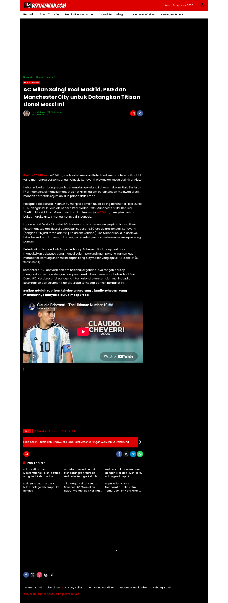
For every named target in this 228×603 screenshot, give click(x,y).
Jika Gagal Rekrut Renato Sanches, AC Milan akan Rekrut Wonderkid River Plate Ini (83, 487)
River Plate (70, 431)
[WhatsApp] (140, 454)
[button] (202, 5)
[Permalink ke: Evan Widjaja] (27, 113)
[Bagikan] (140, 113)
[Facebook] (119, 454)
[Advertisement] (114, 47)
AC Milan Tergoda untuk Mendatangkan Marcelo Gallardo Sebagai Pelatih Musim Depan (80, 473)
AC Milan (103, 212)
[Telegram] (133, 454)
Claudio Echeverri (47, 431)
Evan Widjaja (38, 112)
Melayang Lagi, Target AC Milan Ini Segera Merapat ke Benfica (41, 487)
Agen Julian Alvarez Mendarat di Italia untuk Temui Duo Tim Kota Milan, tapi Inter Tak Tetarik (122, 487)
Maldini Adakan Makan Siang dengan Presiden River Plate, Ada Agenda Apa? (123, 473)
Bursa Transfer (31, 82)
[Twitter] (126, 454)
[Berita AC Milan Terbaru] (45, 5)
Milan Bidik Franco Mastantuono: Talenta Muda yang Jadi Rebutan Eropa (41, 473)
